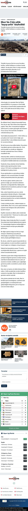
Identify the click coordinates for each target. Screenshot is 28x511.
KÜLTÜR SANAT (17, 6)
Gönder (4, 386)
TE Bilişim (17, 505)
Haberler (3, 19)
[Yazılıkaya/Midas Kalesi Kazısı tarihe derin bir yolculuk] (7, 341)
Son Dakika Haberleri (6, 494)
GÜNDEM (3, 6)
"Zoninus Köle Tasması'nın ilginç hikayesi (19, 360)
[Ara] (24, 2)
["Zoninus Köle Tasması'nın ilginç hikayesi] (21, 354)
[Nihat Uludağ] (4, 328)
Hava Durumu (6, 488)
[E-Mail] (10, 330)
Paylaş (4, 54)
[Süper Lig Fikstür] (26, 433)
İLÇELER (10, 6)
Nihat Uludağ (12, 326)
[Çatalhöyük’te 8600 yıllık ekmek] (21, 341)
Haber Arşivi (19, 494)
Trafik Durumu (19, 488)
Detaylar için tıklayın (14, 428)
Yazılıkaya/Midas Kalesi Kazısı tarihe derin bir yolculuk (6, 347)
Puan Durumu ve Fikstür (7, 491)
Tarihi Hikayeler (11, 19)
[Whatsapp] (14, 483)
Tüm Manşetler (19, 491)
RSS (5, 500)
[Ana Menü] (26, 2)
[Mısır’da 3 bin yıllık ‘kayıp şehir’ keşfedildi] (14, 45)
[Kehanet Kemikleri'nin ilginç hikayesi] (7, 354)
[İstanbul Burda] (6, 2)
